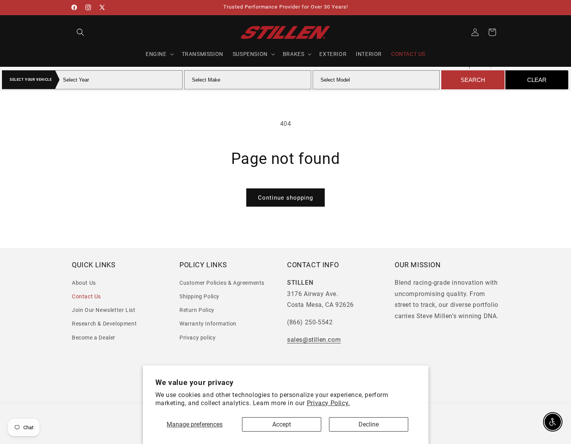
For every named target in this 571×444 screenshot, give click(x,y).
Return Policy (196, 310)
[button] (80, 32)
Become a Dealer (93, 337)
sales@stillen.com (314, 339)
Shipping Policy (199, 296)
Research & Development (104, 323)
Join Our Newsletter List (103, 310)
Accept (281, 424)
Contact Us (86, 296)
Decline (369, 424)
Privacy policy (197, 337)
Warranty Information (208, 323)
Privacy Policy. (328, 403)
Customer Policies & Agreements (222, 283)
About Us (84, 283)
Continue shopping (285, 197)
